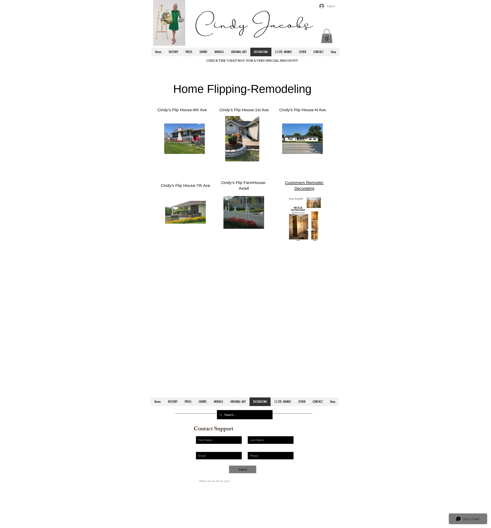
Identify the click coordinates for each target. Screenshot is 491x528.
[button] (327, 36)
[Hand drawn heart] (184, 138)
